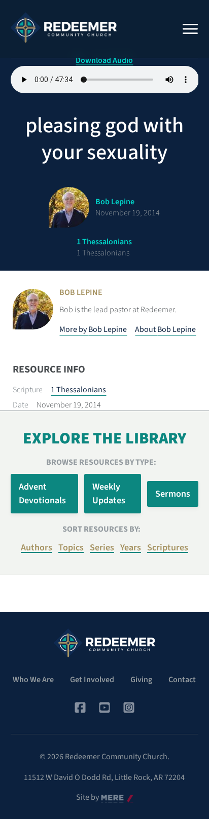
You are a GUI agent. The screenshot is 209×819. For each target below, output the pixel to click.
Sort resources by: (101, 529)
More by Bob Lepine (93, 329)
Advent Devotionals (42, 493)
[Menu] (190, 29)
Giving (141, 679)
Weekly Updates (108, 493)
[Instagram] (129, 707)
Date (20, 405)
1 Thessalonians (78, 389)
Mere (109, 797)
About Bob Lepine (165, 329)
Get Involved (92, 679)
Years (130, 547)
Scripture (28, 389)
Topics (71, 547)
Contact (182, 679)
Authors (36, 547)
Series (102, 547)
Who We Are (33, 679)
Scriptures (167, 547)
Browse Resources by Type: (101, 462)
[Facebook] (80, 707)
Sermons (172, 494)
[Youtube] (104, 707)
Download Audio (104, 60)
